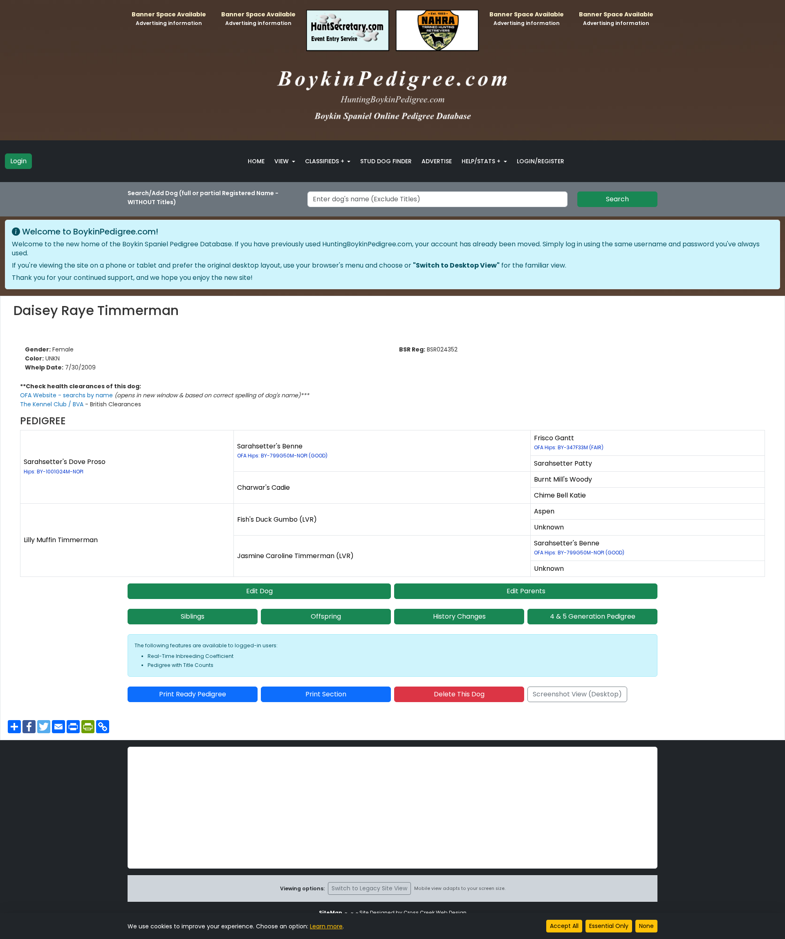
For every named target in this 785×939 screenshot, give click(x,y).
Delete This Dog (459, 694)
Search (617, 199)
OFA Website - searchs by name (67, 395)
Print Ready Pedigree (192, 694)
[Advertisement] (392, 807)
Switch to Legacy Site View (369, 888)
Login (18, 161)
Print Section (325, 694)
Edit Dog (259, 591)
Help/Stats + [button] (482, 161)
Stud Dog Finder (386, 161)
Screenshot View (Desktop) (577, 694)
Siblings (192, 616)
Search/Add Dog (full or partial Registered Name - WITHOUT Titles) (203, 197)
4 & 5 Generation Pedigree (592, 616)
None (646, 926)
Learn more (326, 926)
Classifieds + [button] (325, 161)
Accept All (564, 926)
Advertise (437, 161)
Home (256, 161)
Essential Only (608, 926)
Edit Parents (526, 591)
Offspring (326, 616)
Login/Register (540, 161)
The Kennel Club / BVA (52, 404)
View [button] (282, 161)
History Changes (459, 616)
